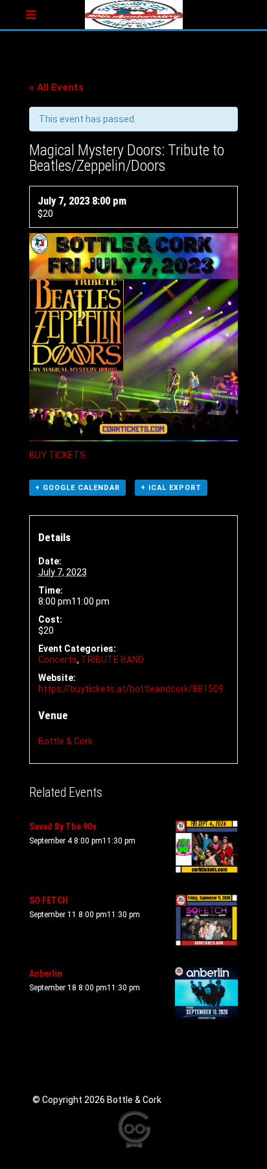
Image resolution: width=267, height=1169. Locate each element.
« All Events (56, 87)
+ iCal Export (171, 488)
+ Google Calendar (77, 488)
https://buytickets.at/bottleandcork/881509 (131, 689)
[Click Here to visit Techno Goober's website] (133, 1129)
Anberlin (45, 973)
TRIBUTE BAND (112, 659)
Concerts (57, 659)
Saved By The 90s (63, 826)
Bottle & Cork (65, 741)
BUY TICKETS (57, 455)
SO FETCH (48, 900)
